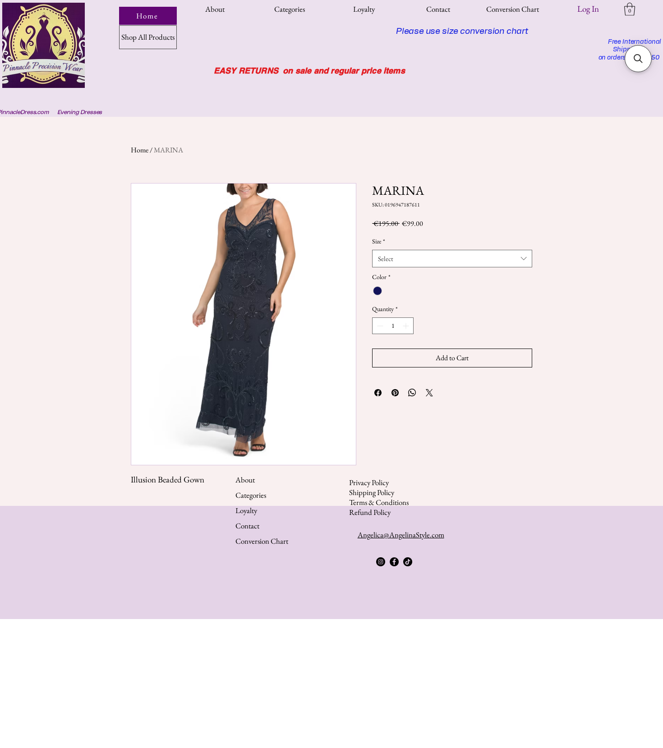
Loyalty (246, 510)
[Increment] (406, 326)
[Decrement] (379, 326)
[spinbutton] (393, 326)
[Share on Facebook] (378, 392)
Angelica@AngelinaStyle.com (401, 535)
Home (139, 150)
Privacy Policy (369, 482)
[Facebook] (394, 561)
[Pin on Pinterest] (395, 392)
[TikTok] (407, 561)
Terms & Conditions (379, 502)
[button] (289, 9)
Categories (250, 495)
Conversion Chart (261, 541)
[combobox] (452, 258)
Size (378, 241)
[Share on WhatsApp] (412, 392)
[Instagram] (380, 561)
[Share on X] (429, 392)
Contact (247, 526)
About (245, 480)
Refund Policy (370, 512)
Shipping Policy (371, 492)
